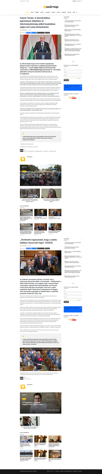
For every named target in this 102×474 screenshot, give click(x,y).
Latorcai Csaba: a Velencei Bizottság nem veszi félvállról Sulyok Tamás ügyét (39, 232)
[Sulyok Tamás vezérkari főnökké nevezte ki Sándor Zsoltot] (55, 226)
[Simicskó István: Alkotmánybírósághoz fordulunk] (55, 212)
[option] (40, 175)
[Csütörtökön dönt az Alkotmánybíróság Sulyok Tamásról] (40, 212)
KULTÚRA (58, 12)
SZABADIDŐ (64, 12)
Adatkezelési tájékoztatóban (73, 78)
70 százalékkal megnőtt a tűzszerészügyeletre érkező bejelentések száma (32, 176)
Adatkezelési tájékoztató (68, 471)
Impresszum (57, 471)
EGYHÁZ (41, 12)
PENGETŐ (53, 12)
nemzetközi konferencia (52, 151)
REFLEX (32, 12)
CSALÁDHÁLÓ (47, 12)
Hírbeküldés (62, 471)
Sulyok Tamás (38, 68)
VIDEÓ (74, 12)
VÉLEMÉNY (37, 12)
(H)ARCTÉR (27, 12)
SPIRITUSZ (69, 12)
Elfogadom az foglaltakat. (73, 78)
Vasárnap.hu (29, 156)
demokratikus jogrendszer (38, 151)
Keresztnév (65, 75)
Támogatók (80, 471)
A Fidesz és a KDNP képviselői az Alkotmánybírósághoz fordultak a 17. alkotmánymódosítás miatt (26, 232)
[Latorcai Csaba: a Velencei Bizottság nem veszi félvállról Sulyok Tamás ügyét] (40, 226)
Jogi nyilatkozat (75, 471)
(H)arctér (24, 171)
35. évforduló (26, 151)
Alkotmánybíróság (36, 70)
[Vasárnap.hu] (51, 7)
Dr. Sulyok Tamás (45, 151)
